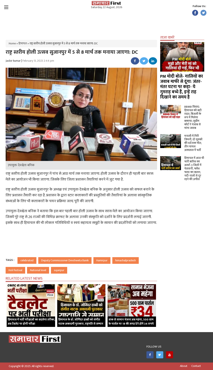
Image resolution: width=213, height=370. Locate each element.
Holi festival (15, 270)
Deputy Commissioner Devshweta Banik (65, 260)
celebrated (26, 260)
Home (12, 43)
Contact (196, 366)
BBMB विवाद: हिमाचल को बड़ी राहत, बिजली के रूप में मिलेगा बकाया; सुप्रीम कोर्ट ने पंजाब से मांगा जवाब (193, 117)
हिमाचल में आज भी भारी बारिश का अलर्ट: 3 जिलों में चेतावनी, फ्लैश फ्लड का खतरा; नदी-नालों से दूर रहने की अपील (194, 169)
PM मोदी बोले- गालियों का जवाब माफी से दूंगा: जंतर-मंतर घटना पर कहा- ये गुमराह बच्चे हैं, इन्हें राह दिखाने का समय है (181, 87)
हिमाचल (23, 43)
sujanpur (59, 270)
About (183, 366)
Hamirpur (102, 260)
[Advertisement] (106, 23)
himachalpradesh (125, 260)
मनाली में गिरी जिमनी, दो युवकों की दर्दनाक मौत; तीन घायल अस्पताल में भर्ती (193, 142)
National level (38, 270)
